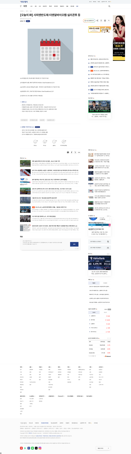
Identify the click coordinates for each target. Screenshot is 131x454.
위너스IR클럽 (70, 396)
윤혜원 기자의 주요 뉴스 (28, 127)
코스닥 (105, 312)
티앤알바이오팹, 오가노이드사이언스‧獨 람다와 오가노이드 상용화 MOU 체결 (39, 109)
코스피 (94, 312)
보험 (30, 374)
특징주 (50, 6)
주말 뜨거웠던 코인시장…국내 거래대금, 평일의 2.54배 (34, 111)
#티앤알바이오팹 (33, 120)
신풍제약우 (93, 316)
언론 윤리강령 (39, 436)
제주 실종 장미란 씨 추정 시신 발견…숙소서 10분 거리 (46, 161)
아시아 (68, 379)
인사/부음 (91, 382)
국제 (68, 367)
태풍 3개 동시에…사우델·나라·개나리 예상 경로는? (102, 59)
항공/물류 (50, 379)
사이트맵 (95, 423)
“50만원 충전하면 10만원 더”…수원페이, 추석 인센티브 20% (104, 93)
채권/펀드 (62, 6)
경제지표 (59, 372)
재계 (49, 369)
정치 (79, 367)
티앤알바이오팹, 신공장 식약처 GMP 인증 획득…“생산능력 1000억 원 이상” (39, 107)
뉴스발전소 (31, 396)
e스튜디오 (41, 398)
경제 (59, 367)
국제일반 (69, 372)
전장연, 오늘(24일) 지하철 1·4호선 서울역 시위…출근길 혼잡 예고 (105, 82)
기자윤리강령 (45, 436)
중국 (68, 377)
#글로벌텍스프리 (50, 120)
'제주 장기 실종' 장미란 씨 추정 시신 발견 (101, 67)
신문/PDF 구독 (104, 1)
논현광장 (100, 372)
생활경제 (59, 374)
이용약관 (37, 423)
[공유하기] (97, 20)
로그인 (90, 1)
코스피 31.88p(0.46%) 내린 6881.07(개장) (102, 89)
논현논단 (100, 369)
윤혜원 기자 (22, 21)
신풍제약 (93, 323)
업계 (40, 372)
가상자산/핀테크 (32, 382)
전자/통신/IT (50, 372)
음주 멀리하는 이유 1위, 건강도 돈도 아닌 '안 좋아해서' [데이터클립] (49, 179)
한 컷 (30, 406)
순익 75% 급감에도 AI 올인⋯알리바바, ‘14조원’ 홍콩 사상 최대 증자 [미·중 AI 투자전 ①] (55, 170)
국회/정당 (80, 372)
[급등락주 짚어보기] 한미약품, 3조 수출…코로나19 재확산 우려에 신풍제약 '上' (102, 185)
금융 (30, 367)
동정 (90, 384)
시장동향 (40, 369)
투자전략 (56, 6)
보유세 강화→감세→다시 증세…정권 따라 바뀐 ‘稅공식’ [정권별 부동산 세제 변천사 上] (54, 226)
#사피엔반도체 (24, 120)
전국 (90, 379)
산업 (49, 367)
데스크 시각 (101, 377)
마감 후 (100, 379)
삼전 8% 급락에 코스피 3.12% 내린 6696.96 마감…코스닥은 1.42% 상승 (51, 189)
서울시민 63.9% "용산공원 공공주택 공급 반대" (44, 198)
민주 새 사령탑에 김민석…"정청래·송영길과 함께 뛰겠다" (34, 134)
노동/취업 (91, 377)
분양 (40, 377)
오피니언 (100, 367)
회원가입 (94, 1)
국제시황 (72, 6)
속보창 (99, 1)
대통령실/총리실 (81, 369)
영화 (21, 403)
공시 (31, 6)
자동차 (49, 374)
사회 (90, 367)
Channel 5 (60, 396)
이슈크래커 (31, 398)
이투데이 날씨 (80, 396)
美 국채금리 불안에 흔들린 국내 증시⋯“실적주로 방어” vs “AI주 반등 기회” (102, 155)
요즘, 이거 (31, 401)
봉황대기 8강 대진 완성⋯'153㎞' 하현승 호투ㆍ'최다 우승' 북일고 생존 (106, 78)
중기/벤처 (50, 387)
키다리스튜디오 (94, 327)
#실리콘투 (42, 120)
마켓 (25, 6)
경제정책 (59, 369)
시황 (35, 6)
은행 (30, 372)
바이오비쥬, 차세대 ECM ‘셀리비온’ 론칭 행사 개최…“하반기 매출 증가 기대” (102, 161)
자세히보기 (37, 127)
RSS (109, 1)
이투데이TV (41, 396)
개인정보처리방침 (44, 423)
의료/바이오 (50, 384)
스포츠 (21, 411)
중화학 (49, 377)
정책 (40, 374)
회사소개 (31, 423)
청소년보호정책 (54, 423)
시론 (100, 374)
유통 (49, 382)
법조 (90, 369)
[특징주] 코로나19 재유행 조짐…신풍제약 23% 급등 (102, 63)
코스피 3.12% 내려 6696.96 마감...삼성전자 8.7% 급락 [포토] (99, 273)
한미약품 (93, 319)
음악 (21, 406)
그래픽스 (31, 403)
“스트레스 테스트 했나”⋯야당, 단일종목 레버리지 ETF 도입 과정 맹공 (102, 167)
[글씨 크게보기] (109, 20)
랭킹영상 (40, 401)
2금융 (30, 377)
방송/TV (21, 401)
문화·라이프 (22, 396)
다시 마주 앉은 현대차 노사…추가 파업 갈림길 (44, 216)
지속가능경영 (89, 396)
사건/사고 (91, 374)
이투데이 (22, 11)
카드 (30, 379)
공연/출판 (22, 408)
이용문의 (67, 423)
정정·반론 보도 (75, 423)
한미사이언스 (93, 331)
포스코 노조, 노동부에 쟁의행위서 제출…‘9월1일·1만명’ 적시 (49, 207)
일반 (77, 6)
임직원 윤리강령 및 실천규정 (54, 436)
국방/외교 (80, 374)
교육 (90, 372)
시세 (40, 6)
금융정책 (31, 369)
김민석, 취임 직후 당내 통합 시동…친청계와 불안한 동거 (34, 130)
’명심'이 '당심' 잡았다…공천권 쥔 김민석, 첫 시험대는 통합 (35, 132)
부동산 (40, 367)
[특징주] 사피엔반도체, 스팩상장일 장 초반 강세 (32, 105)
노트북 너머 (101, 384)
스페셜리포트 (51, 396)
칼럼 (100, 382)
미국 (68, 374)
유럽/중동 (69, 382)
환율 (67, 6)
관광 (21, 398)
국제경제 (69, 369)
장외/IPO (45, 6)
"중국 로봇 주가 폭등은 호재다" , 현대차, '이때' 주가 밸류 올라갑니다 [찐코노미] (100, 116)
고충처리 (61, 423)
